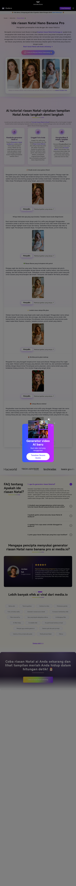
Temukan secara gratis (38, 456)
